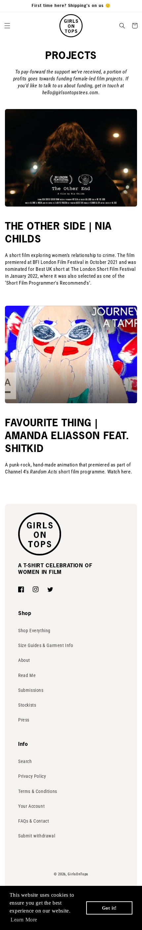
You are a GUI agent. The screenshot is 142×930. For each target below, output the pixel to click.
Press (23, 719)
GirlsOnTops (78, 874)
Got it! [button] (109, 908)
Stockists (27, 705)
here (125, 472)
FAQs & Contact (33, 821)
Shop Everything (34, 630)
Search (25, 761)
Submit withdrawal (36, 835)
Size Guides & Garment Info (45, 645)
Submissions (31, 690)
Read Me (27, 675)
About (24, 660)
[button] (7, 25)
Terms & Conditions (37, 791)
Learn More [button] (24, 919)
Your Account (31, 806)
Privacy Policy (32, 776)
